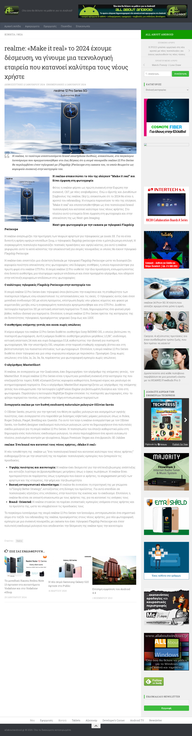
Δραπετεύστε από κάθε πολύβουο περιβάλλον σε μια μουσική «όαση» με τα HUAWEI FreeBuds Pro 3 (165, 376)
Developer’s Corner (114, 720)
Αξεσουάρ (91, 720)
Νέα (20, 34)
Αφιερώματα (32, 26)
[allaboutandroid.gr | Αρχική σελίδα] (11, 10)
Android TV (137, 720)
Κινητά (9, 34)
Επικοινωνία (83, 26)
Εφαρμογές (50, 26)
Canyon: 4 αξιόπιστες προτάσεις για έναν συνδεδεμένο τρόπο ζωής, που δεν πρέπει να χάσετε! (165, 339)
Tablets (76, 720)
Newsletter (155, 720)
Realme (19, 541)
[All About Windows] (166, 669)
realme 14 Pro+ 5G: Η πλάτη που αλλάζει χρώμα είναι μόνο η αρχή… (164, 304)
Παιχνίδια (66, 26)
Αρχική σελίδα (12, 26)
